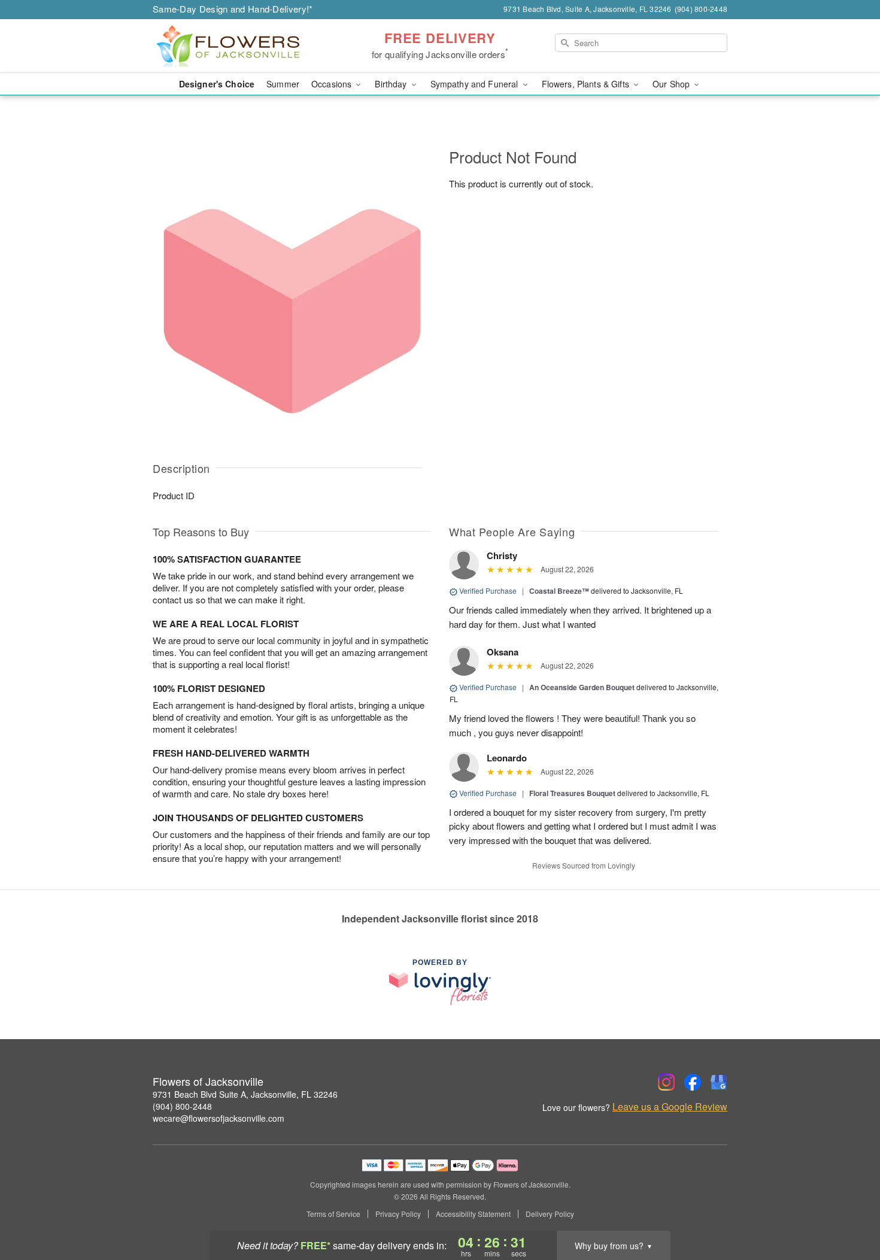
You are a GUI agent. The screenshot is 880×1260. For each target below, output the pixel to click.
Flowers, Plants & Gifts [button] (587, 84)
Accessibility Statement (473, 1214)
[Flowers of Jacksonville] (239, 46)
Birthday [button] (392, 84)
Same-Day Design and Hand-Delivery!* (233, 8)
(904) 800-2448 (182, 1106)
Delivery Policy (550, 1214)
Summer (282, 84)
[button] (848, 1209)
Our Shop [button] (672, 84)
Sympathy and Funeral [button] (475, 84)
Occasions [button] (332, 84)
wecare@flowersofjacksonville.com (218, 1118)
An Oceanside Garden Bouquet (582, 687)
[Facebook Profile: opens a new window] (692, 1082)
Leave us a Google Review (669, 1106)
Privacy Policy (398, 1214)
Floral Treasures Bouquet (572, 793)
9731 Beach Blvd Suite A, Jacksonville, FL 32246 (245, 1094)
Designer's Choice (216, 84)
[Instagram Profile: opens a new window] (666, 1082)
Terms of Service (333, 1214)
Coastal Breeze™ (559, 590)
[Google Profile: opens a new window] (719, 1082)
